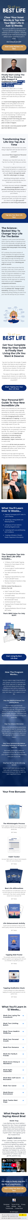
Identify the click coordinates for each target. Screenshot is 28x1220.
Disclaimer (7, 1204)
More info (24, 1218)
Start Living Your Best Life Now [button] (14, 1189)
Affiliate (14, 1206)
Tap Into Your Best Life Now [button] (14, 216)
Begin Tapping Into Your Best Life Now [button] (14, 388)
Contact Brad (19, 1208)
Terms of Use (15, 1204)
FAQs (19, 1206)
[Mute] (25, 71)
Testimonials (9, 1208)
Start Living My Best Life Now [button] (14, 48)
